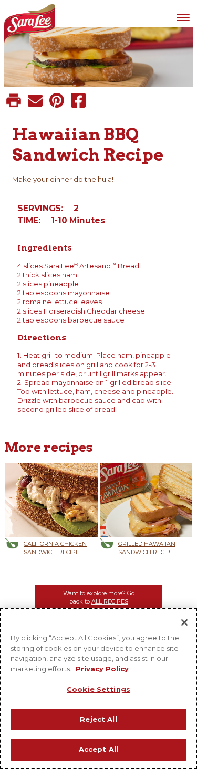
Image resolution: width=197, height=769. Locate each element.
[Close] (184, 622)
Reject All (98, 719)
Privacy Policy (102, 668)
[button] (13, 100)
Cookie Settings (98, 689)
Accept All (98, 749)
